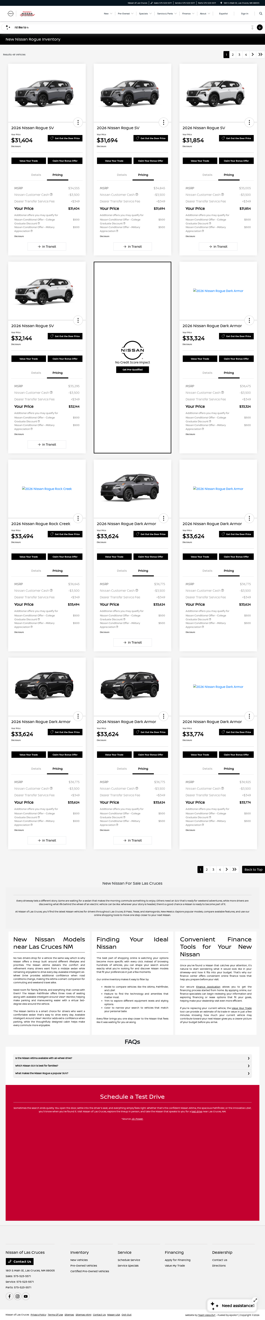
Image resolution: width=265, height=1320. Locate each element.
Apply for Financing (178, 1260)
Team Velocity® (207, 1315)
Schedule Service (129, 1260)
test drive (196, 1111)
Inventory (79, 1252)
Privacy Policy (38, 1314)
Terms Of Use (55, 1314)
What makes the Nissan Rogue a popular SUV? (41, 1073)
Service (125, 1252)
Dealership (222, 1252)
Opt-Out (127, 1314)
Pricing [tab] (58, 175)
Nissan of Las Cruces (17, 1314)
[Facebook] (9, 1296)
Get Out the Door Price (67, 138)
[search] (260, 13)
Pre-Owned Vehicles (83, 1265)
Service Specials (128, 1265)
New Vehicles (79, 1260)
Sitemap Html (83, 1314)
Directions (219, 1265)
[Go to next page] (252, 54)
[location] (221, 3)
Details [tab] (36, 175)
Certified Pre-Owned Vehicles (89, 1271)
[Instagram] (18, 1296)
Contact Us (22, 1261)
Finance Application (208, 986)
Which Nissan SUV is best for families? (36, 1065)
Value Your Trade (29, 160)
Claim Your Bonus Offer (65, 160)
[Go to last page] (260, 54)
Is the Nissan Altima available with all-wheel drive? (43, 1058)
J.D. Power (137, 1118)
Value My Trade (175, 1265)
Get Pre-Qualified (133, 369)
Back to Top (253, 869)
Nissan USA (113, 1314)
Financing (174, 1252)
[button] (78, 122)
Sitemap (69, 1314)
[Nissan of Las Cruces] (23, 13)
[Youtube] (26, 1296)
